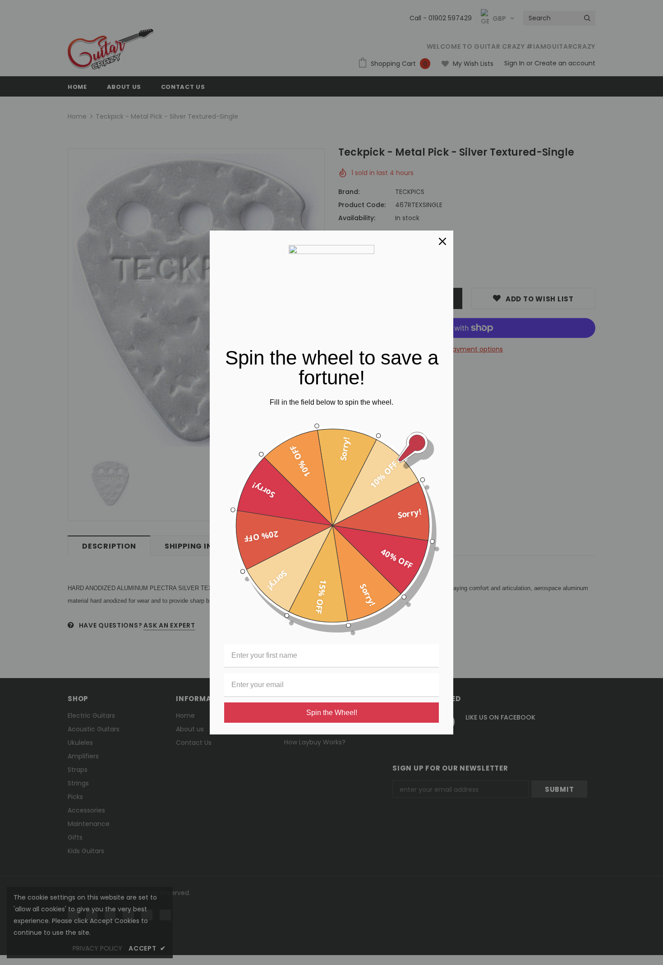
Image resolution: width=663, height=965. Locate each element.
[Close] (442, 241)
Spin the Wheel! (331, 712)
